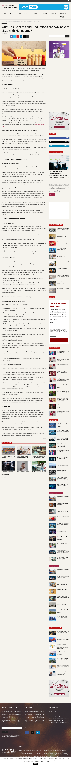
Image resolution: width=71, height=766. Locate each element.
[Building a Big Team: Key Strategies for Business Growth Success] (52, 406)
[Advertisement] (59, 210)
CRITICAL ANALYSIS (26, 14)
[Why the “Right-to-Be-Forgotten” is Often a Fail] (24, 466)
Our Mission (12, 0)
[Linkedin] (21, 36)
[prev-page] (2, 477)
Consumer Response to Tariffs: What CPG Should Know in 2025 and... (63, 666)
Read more (52, 194)
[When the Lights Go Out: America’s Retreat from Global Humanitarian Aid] (52, 373)
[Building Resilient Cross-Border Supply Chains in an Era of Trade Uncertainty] (52, 425)
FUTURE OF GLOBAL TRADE (55, 14)
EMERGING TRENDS (19, 14)
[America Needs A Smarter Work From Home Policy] (52, 263)
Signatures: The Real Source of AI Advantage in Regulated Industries (63, 498)
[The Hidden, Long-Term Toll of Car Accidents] (8, 450)
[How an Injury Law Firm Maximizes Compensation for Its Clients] (24, 450)
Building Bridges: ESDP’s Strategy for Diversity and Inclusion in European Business (63, 399)
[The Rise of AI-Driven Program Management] (52, 505)
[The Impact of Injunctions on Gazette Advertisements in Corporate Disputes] (8, 466)
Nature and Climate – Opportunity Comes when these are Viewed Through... (63, 393)
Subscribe (24, 0)
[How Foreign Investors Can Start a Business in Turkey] (52, 518)
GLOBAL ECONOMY (5, 14)
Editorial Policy (18, 0)
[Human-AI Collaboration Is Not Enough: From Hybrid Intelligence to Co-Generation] (52, 432)
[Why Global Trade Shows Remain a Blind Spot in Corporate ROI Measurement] (52, 538)
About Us (6, 0)
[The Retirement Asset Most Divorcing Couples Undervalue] (52, 591)
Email (51, 322)
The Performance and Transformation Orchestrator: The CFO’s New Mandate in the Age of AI (59, 176)
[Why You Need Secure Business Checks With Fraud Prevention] (52, 511)
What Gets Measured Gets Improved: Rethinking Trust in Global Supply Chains (62, 445)
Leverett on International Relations (56, 720)
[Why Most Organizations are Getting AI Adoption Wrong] (52, 243)
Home (3, 0)
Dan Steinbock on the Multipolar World (57, 714)
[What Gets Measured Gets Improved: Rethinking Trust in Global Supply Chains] (52, 445)
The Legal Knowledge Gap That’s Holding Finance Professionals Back (38, 458)
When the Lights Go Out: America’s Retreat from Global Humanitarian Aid (62, 372)
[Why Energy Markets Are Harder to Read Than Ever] (52, 353)
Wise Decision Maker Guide (55, 711)
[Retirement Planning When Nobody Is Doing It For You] (52, 584)
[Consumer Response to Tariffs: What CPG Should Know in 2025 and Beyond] (52, 667)
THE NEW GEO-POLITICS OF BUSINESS (35, 14)
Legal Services (8, 21)
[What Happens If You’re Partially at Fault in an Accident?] (39, 466)
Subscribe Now (59, 340)
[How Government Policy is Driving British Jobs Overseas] (52, 465)
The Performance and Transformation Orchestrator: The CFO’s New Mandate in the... (63, 438)
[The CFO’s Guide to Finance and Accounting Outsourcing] (52, 531)
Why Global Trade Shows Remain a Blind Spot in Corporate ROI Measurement (63, 538)
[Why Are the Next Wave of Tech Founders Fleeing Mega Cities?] (52, 525)
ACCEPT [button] (35, 763)
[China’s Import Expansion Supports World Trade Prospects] (52, 639)
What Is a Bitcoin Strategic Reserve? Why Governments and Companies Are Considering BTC (63, 597)
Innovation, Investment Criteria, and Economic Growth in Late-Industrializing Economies (63, 485)
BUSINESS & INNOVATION (46, 14)
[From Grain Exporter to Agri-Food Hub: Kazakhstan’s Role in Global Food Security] (52, 611)
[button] (68, 0)
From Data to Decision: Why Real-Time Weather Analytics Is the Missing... (63, 386)
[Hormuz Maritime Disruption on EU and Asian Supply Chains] (52, 633)
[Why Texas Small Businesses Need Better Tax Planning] (52, 604)
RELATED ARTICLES (6, 442)
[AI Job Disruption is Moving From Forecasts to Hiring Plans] (52, 236)
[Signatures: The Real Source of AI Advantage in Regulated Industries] (52, 498)
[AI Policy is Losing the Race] (52, 270)
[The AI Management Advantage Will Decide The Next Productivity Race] (52, 277)
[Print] (27, 36)
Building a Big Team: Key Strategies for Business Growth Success (63, 406)
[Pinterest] (18, 36)
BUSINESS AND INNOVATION (56, 493)
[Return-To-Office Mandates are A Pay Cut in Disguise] (52, 283)
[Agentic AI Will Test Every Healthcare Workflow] (52, 250)
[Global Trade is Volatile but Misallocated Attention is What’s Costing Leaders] (52, 653)
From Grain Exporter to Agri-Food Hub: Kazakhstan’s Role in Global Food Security (63, 611)
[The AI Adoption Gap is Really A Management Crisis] (52, 290)
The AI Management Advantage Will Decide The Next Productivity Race (63, 276)
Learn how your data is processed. (9, 736)
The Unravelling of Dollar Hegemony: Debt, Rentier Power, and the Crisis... (63, 472)
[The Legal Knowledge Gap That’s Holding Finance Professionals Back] (39, 450)
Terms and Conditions (49, 0)
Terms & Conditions (8, 721)
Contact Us (35, 0)
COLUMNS (62, 13)
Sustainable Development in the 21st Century (59, 722)
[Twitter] (14, 36)
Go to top (44, 438)
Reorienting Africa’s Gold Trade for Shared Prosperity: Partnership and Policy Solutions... (63, 673)
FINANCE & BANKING (12, 14)
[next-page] (4, 477)
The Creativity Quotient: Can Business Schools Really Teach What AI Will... (63, 359)
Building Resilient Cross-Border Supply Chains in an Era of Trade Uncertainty (63, 425)
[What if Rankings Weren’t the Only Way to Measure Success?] (52, 366)
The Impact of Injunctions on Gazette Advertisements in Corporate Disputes (7, 473)
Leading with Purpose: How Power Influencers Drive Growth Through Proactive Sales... (63, 379)
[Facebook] (11, 36)
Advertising (29, 0)
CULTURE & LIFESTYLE (62, 17)
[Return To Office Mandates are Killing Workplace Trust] (52, 257)
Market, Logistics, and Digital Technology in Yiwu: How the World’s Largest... (62, 660)
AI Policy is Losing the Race (62, 268)
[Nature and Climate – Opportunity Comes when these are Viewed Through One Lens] (52, 393)
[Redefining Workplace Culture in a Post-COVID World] (52, 413)
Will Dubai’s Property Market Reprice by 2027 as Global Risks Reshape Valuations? (63, 618)
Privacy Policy (40, 0)
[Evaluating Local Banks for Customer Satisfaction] (52, 545)
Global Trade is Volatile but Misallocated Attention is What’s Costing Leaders (63, 653)
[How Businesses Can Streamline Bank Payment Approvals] (52, 578)
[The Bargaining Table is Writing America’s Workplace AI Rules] (52, 230)
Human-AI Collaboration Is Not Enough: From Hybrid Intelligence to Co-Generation (63, 431)
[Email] (24, 36)
